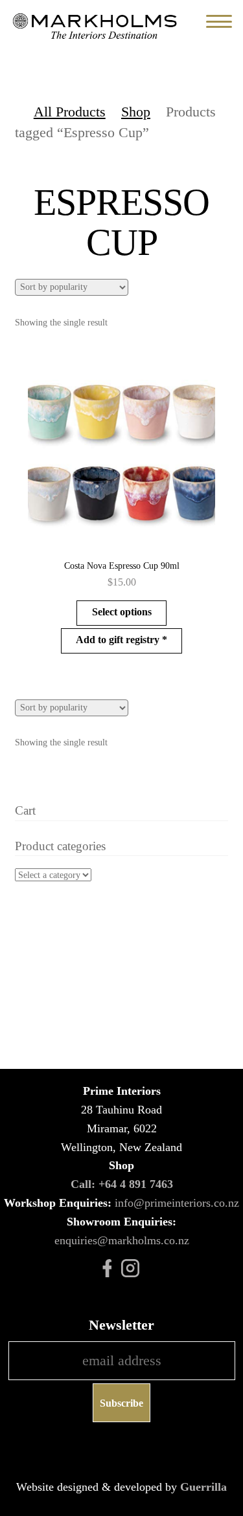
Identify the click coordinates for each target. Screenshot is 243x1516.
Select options (122, 611)
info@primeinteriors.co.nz (177, 1202)
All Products (70, 112)
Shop (135, 112)
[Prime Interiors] (97, 26)
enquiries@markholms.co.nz (121, 1240)
